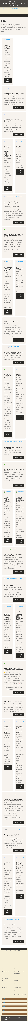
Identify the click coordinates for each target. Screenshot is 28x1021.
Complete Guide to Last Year (19, 148)
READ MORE (8, 80)
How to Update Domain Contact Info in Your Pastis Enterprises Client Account (13, 235)
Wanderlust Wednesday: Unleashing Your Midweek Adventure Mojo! (20, 729)
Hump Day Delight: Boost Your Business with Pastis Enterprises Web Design (13, 669)
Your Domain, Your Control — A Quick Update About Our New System (14, 94)
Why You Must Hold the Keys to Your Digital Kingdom (8, 268)
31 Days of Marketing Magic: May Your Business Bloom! (20, 499)
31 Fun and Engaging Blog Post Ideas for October (7, 376)
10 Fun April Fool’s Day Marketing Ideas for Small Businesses (12, 835)
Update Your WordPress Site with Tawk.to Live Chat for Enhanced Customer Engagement (7, 615)
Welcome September (19, 375)
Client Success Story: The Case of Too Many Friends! (13, 447)
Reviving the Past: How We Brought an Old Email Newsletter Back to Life (13, 800)
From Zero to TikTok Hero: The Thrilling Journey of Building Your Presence (19, 865)
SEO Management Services (19, 268)
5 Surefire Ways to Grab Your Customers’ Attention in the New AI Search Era (13, 121)
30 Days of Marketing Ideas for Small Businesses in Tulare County (7, 500)
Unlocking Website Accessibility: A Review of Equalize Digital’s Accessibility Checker (19, 615)
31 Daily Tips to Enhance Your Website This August (14, 470)
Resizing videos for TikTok (10, 925)
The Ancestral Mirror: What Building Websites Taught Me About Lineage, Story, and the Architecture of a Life (7, 151)
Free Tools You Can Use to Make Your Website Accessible (13, 555)
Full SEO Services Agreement (11, 322)
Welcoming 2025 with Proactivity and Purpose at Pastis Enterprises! (13, 353)
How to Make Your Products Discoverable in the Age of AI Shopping (11, 203)
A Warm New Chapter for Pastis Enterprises (7, 46)
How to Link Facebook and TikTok (7, 864)
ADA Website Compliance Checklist (13, 701)
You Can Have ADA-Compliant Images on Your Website (14, 584)
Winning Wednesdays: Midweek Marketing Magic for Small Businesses (7, 730)
